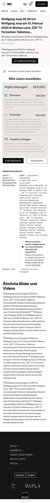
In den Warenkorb (13, 160)
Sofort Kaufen (37, 160)
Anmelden (41, 4)
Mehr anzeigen (8, 43)
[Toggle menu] (4, 4)
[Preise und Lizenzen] (25, 4)
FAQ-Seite (36, 265)
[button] (25, 313)
